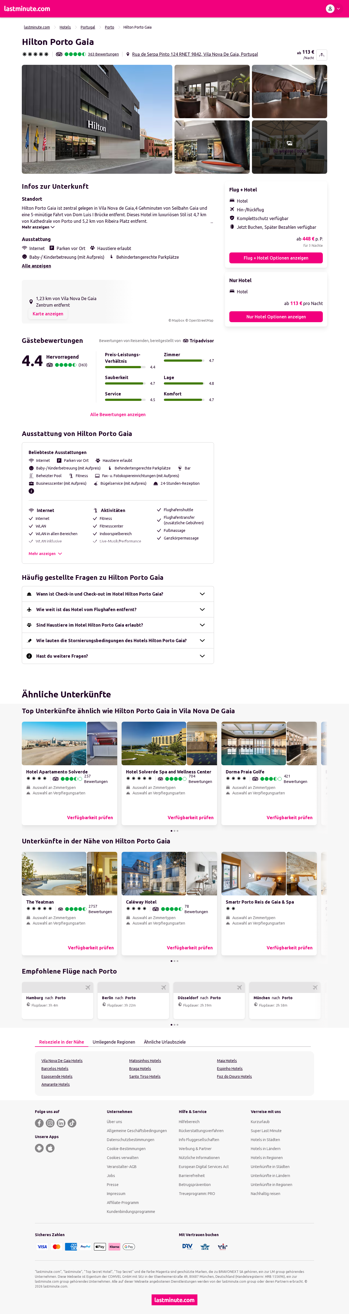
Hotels (65, 27)
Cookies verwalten (123, 1158)
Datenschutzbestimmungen (130, 1140)
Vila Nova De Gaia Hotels (62, 1061)
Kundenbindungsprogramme (131, 1211)
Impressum (116, 1193)
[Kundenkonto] (334, 8)
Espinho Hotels (230, 1068)
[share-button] (321, 55)
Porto (109, 27)
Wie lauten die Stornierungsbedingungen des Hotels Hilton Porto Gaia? (111, 640)
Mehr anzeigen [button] (42, 553)
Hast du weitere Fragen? (62, 656)
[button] (97, 119)
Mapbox (178, 320)
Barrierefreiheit (192, 1175)
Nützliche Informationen (199, 1158)
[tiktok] (72, 1123)
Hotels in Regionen (267, 1158)
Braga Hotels (140, 1068)
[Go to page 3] (177, 831)
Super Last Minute (266, 1131)
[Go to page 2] (174, 831)
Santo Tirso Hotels (145, 1076)
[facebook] (39, 1123)
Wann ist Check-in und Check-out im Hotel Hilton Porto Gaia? (99, 594)
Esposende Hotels (57, 1076)
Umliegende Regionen (114, 1041)
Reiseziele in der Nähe (61, 1041)
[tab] (61, 1042)
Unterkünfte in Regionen (271, 1184)
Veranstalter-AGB (122, 1166)
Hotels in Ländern (266, 1149)
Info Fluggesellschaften (199, 1140)
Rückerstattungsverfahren (201, 1131)
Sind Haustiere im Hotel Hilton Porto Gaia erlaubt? (89, 625)
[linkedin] (61, 1123)
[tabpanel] (174, 1073)
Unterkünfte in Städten (270, 1166)
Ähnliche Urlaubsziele (165, 1041)
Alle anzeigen (36, 265)
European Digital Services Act (204, 1166)
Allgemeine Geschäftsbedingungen (137, 1131)
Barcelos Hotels (54, 1068)
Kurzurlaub (260, 1122)
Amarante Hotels (55, 1084)
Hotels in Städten (265, 1140)
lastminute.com (37, 27)
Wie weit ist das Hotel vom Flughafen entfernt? (86, 609)
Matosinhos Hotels (145, 1061)
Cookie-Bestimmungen (126, 1149)
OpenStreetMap (201, 320)
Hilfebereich (189, 1122)
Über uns (114, 1122)
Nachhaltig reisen (265, 1193)
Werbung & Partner (195, 1149)
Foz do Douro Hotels (234, 1076)
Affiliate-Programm (123, 1202)
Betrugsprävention (195, 1184)
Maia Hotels (227, 1061)
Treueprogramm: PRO (197, 1193)
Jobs (111, 1175)
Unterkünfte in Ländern (270, 1175)
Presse (113, 1184)
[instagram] (50, 1123)
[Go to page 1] (171, 831)
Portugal (88, 27)
